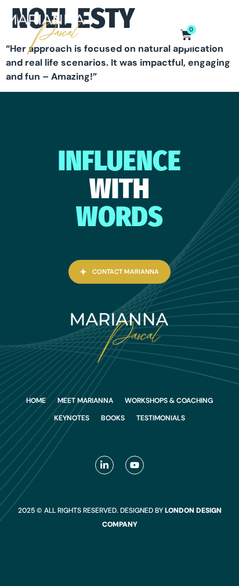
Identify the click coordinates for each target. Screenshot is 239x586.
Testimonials (160, 418)
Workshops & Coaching (169, 400)
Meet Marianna (85, 400)
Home (36, 400)
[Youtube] (134, 465)
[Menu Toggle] (224, 35)
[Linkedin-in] (104, 465)
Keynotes (71, 418)
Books (113, 418)
